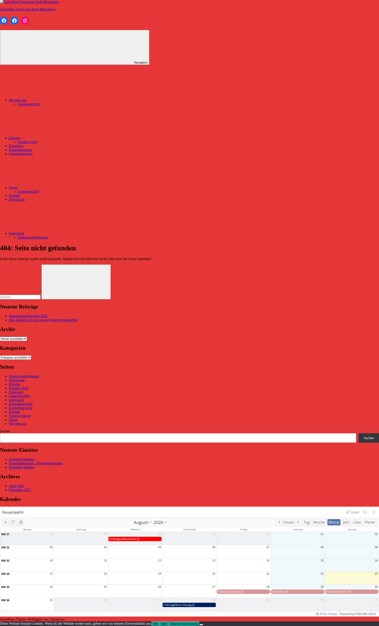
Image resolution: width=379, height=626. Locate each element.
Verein (13, 187)
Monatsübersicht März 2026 (28, 316)
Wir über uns (18, 100)
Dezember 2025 (20, 490)
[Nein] (201, 624)
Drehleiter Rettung (21, 459)
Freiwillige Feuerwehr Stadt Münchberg (27, 9)
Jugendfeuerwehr (21, 154)
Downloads (17, 199)
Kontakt (14, 195)
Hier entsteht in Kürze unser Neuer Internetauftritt (43, 320)
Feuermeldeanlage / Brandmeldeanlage (36, 463)
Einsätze (14, 138)
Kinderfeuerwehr (20, 150)
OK (155, 623)
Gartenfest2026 (28, 191)
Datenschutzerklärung (33, 237)
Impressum (16, 233)
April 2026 (16, 486)
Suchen (5, 431)
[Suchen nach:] (20, 297)
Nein (164, 623)
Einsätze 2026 (27, 142)
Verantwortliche (28, 104)
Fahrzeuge (16, 146)
